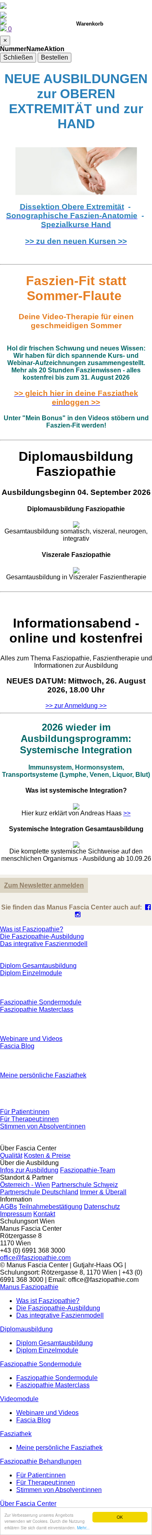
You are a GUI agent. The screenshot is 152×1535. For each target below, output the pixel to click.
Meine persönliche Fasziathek (43, 1075)
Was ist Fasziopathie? (31, 929)
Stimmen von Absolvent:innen (43, 1126)
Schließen (18, 57)
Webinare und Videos (31, 1038)
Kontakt (44, 1213)
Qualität (11, 1155)
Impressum (16, 1213)
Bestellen (54, 57)
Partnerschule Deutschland (39, 1192)
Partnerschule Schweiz (84, 1184)
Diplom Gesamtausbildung (38, 965)
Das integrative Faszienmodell (44, 943)
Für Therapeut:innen (29, 1119)
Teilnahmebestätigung (50, 1206)
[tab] (76, 516)
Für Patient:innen (24, 1111)
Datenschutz (102, 1206)
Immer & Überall (103, 1192)
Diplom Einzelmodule (31, 973)
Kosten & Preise (47, 1155)
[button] (29, 1286)
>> (127, 813)
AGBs (8, 1206)
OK (120, 1517)
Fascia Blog (17, 1046)
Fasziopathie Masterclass (36, 1009)
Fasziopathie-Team (87, 1170)
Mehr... (83, 1527)
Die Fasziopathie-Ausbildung (42, 936)
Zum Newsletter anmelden (44, 885)
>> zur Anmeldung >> (76, 705)
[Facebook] (148, 907)
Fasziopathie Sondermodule (40, 1002)
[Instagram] (78, 914)
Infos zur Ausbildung (29, 1170)
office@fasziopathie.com (35, 1257)
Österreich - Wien (25, 1184)
